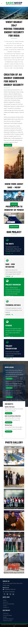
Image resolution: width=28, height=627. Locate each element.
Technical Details (7, 615)
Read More (8, 145)
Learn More (8, 253)
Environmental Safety (8, 604)
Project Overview (7, 620)
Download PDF (14, 226)
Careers (5, 605)
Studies (5, 617)
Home (4, 600)
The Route (5, 613)
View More (14, 204)
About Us (5, 602)
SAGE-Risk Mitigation (8, 619)
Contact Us (6, 607)
